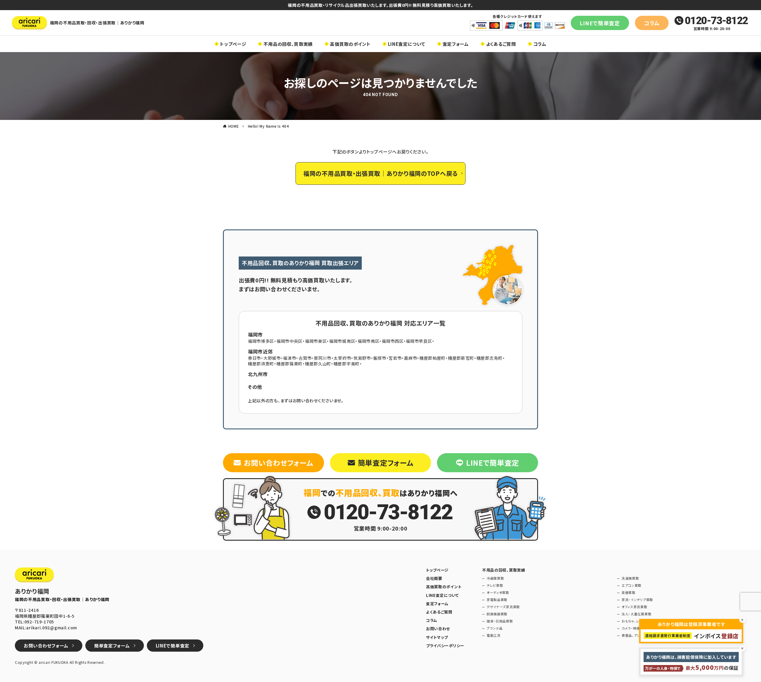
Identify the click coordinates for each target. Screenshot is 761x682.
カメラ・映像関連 (634, 628)
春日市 (254, 358)
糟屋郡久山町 (318, 364)
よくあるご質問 (501, 44)
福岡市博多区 (261, 341)
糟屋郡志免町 (490, 358)
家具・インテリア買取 (637, 599)
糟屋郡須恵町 (261, 364)
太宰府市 (342, 358)
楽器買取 (629, 592)
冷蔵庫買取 (495, 578)
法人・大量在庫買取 (636, 614)
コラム (652, 23)
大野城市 (272, 358)
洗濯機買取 (630, 578)
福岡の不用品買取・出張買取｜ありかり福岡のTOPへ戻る (380, 173)
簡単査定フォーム (385, 462)
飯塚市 (379, 358)
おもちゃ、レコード (635, 621)
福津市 (289, 358)
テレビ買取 (495, 585)
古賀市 (305, 358)
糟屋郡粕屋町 (432, 358)
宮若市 (395, 358)
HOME (233, 126)
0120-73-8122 (716, 20)
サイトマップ (437, 637)
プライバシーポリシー (445, 645)
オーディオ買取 (498, 592)
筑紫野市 (362, 358)
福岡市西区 (393, 341)
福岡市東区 (316, 341)
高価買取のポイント (350, 44)
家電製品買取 (497, 599)
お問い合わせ (438, 628)
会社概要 (434, 578)
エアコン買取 (631, 585)
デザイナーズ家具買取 (503, 607)
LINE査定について (406, 44)
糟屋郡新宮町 (461, 358)
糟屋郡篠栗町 (289, 364)
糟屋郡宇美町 (347, 364)
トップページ (233, 44)
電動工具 (494, 635)
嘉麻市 (410, 358)
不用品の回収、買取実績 (288, 44)
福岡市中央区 (289, 341)
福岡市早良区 (419, 341)
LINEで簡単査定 (600, 23)
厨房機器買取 (497, 614)
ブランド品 (495, 628)
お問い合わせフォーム (278, 462)
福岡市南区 (369, 341)
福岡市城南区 (342, 341)
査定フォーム (456, 44)
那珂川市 (322, 358)
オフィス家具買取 (634, 607)
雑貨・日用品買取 (500, 621)
